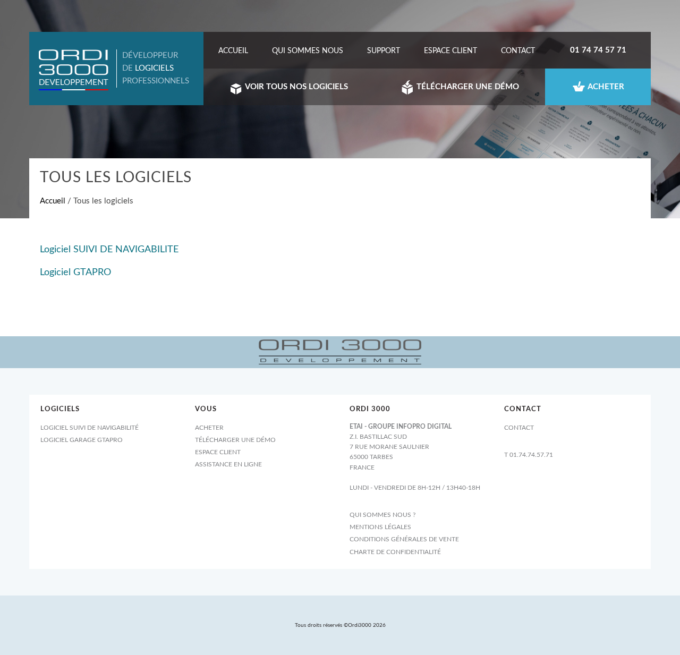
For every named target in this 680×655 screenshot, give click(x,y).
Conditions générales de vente (404, 539)
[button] (73, 69)
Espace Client (450, 51)
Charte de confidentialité (395, 552)
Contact (518, 51)
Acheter (209, 427)
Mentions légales (380, 527)
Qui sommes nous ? (382, 515)
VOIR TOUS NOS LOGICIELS (295, 87)
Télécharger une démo (235, 440)
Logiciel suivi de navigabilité (89, 427)
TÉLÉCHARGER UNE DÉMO (466, 87)
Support (383, 51)
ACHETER (605, 87)
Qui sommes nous (307, 51)
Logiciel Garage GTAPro (81, 440)
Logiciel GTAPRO (75, 272)
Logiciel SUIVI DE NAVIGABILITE (109, 249)
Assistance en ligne (228, 464)
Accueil (233, 51)
